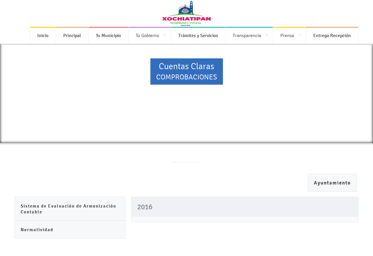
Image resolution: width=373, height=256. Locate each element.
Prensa (287, 35)
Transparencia (247, 35)
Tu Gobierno (147, 35)
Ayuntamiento (332, 183)
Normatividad (37, 229)
